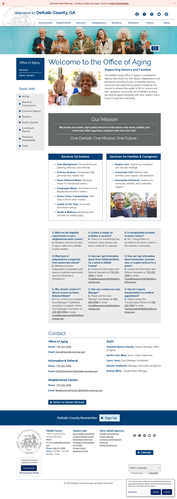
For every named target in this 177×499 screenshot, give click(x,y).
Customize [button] (132, 492)
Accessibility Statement (84, 434)
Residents (133, 23)
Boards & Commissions (29, 104)
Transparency (98, 23)
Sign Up (111, 418)
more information (119, 3)
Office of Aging (29, 62)
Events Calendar (30, 122)
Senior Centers (26, 75)
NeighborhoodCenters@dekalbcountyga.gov (78, 390)
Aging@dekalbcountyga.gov (70, 352)
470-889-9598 (59, 312)
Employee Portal (80, 451)
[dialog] (150, 488)
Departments (63, 23)
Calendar (146, 452)
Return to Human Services (68, 402)
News (167, 23)
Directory (26, 116)
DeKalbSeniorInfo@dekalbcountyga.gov (76, 371)
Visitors (150, 23)
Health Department (108, 445)
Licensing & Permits (28, 130)
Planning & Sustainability (28, 139)
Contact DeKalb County (83, 437)
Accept (167, 492)
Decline (156, 492)
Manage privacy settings (29, 473)
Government (45, 23)
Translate (153, 473)
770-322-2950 (63, 347)
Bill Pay (25, 96)
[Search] (154, 48)
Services (81, 23)
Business (116, 23)
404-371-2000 (59, 448)
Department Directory (83, 440)
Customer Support (31, 111)
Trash (25, 146)
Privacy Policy (79, 448)
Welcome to (44, 12)
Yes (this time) (28, 468)
